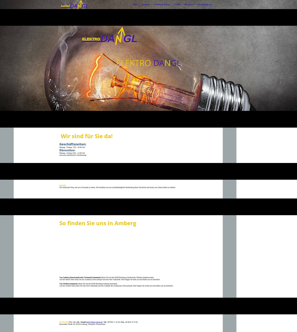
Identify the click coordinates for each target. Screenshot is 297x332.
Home (135, 4)
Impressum (189, 4)
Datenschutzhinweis (204, 4)
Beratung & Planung (162, 4)
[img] (79, 8)
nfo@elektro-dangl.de (94, 322)
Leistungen (146, 4)
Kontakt (177, 4)
